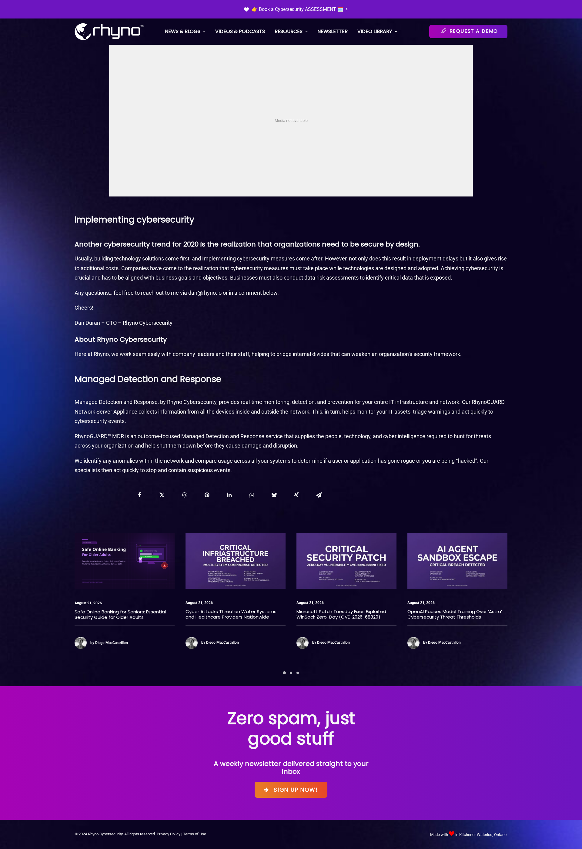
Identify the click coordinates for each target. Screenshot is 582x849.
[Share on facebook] (139, 494)
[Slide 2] (291, 672)
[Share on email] (319, 494)
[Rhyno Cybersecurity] (109, 31)
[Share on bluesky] (274, 494)
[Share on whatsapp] (251, 494)
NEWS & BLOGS (182, 31)
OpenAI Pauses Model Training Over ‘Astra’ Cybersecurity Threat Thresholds (343, 614)
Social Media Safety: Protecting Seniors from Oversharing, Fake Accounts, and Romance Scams (451, 617)
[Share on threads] (184, 494)
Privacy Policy (168, 834)
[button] (125, 561)
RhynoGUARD (488, 402)
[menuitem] (295, 9)
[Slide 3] (297, 672)
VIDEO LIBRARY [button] (374, 31)
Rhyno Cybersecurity (147, 323)
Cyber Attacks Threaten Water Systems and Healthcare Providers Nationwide (120, 614)
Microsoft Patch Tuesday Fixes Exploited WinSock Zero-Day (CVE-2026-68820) (230, 614)
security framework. (437, 354)
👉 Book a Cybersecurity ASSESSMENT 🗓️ (297, 9)
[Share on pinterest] (206, 494)
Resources (289, 31)
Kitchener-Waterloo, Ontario (483, 834)
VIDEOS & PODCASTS (240, 31)
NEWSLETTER (332, 31)
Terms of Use (194, 834)
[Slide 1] (284, 672)
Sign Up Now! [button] (296, 790)
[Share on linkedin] (229, 494)
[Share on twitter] (162, 494)
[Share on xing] (296, 494)
